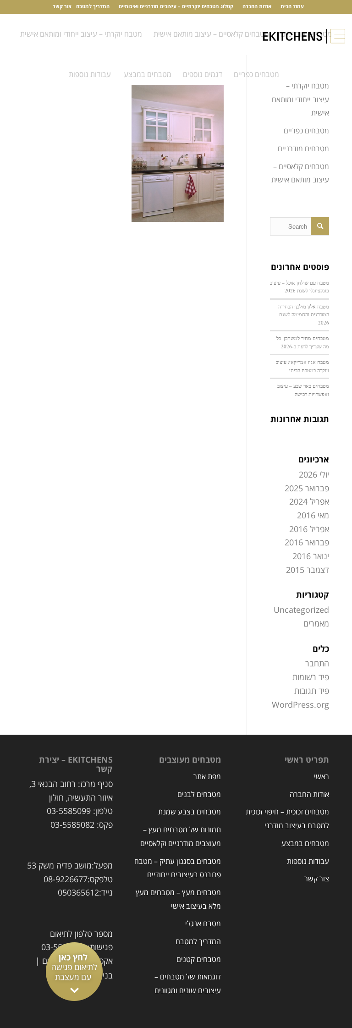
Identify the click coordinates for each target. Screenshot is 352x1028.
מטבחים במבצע (305, 843)
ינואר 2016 (310, 556)
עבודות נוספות (308, 861)
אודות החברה (256, 7)
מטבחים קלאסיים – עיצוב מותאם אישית (300, 173)
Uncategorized (301, 610)
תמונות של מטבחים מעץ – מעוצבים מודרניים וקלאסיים (180, 836)
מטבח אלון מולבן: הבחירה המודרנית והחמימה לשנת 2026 (303, 314)
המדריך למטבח (93, 7)
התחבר (317, 664)
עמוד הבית (292, 7)
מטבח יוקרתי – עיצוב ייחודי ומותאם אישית (300, 100)
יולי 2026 (314, 475)
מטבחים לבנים (199, 794)
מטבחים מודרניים (303, 149)
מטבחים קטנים (198, 959)
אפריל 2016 (309, 529)
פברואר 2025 (307, 489)
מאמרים (316, 624)
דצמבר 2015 (307, 570)
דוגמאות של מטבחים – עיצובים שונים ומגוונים (187, 984)
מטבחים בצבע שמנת (189, 812)
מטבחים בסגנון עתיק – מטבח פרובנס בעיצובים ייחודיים (177, 868)
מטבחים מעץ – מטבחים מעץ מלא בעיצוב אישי (178, 899)
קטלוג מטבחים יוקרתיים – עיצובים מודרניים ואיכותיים (176, 7)
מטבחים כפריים (306, 131)
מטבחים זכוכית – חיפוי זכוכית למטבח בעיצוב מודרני (287, 819)
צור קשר (62, 7)
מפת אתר (207, 776)
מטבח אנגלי (203, 924)
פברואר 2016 (307, 543)
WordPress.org (300, 705)
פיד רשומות (310, 677)
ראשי (321, 776)
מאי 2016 (313, 516)
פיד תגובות (311, 691)
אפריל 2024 (309, 502)
